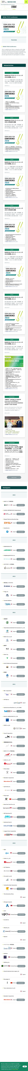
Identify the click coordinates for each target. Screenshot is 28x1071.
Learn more (14, 477)
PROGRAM (5, 4)
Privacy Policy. (15, 1069)
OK (24, 1066)
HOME (2, 4)
